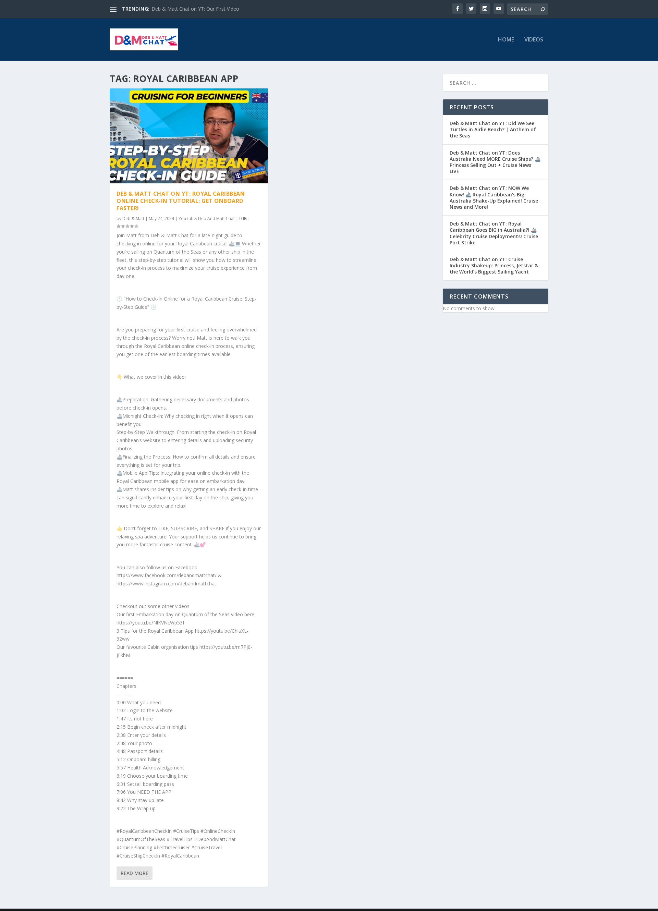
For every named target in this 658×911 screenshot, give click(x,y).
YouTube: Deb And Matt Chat (207, 218)
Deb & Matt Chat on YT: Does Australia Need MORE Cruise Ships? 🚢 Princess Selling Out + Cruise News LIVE (495, 162)
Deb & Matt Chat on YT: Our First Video (195, 8)
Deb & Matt (133, 218)
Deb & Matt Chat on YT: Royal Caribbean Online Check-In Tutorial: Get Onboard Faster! (181, 201)
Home (506, 40)
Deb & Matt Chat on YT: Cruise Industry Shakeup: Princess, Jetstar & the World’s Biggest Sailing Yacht (494, 265)
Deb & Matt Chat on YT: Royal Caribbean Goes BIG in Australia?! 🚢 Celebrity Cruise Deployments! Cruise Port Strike (494, 233)
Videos (533, 40)
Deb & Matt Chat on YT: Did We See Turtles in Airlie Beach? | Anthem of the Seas (493, 129)
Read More (134, 873)
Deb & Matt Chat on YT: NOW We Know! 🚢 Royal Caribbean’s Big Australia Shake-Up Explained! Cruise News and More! (494, 197)
